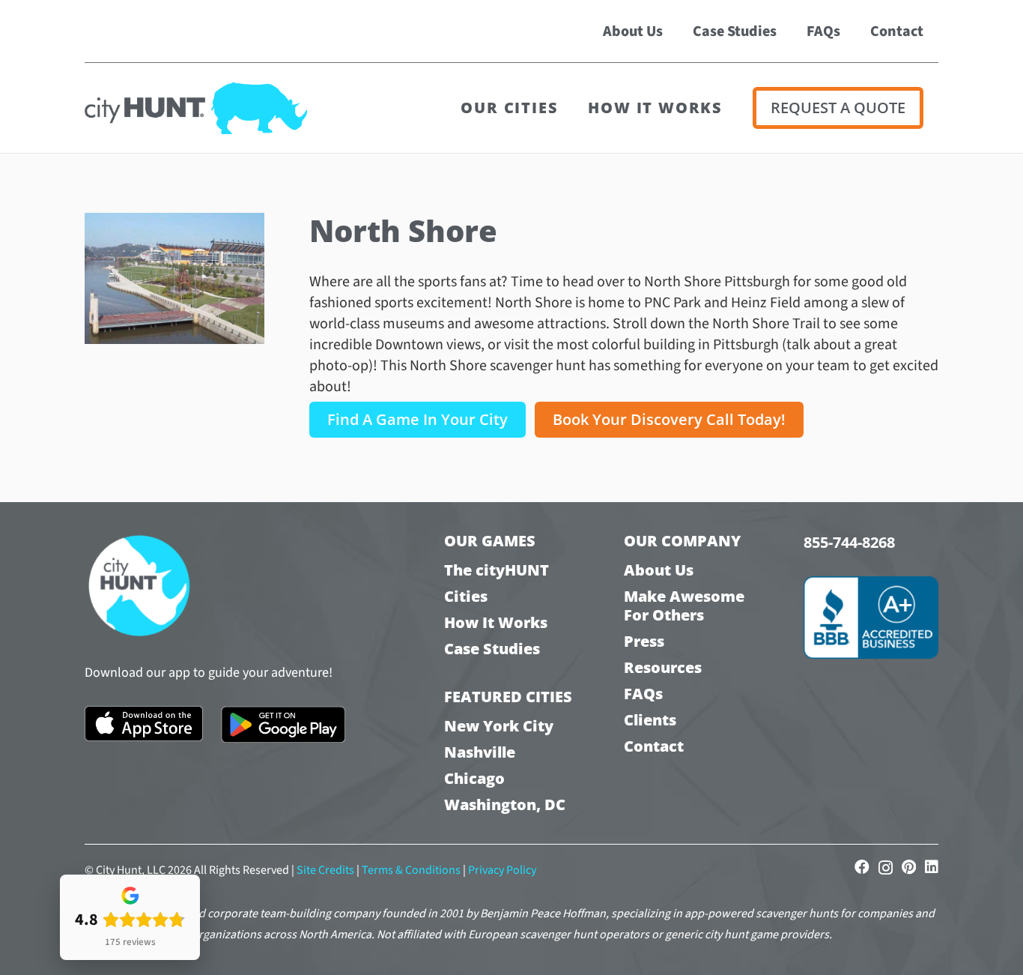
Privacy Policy (502, 870)
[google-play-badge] (283, 724)
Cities (466, 596)
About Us (658, 570)
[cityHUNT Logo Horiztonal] (196, 108)
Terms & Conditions (411, 870)
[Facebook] (861, 867)
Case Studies (492, 648)
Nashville (479, 752)
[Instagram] (885, 868)
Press (644, 641)
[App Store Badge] (144, 723)
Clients (650, 719)
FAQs (643, 693)
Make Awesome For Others (684, 605)
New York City (498, 725)
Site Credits (325, 870)
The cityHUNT (496, 570)
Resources (663, 667)
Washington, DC (504, 804)
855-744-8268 (849, 542)
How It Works (495, 622)
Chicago (474, 778)
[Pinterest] (909, 867)
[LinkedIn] (931, 867)
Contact (654, 746)
